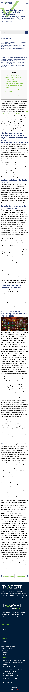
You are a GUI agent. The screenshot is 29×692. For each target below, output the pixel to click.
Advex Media (17, 690)
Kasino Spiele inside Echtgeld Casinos (14, 83)
